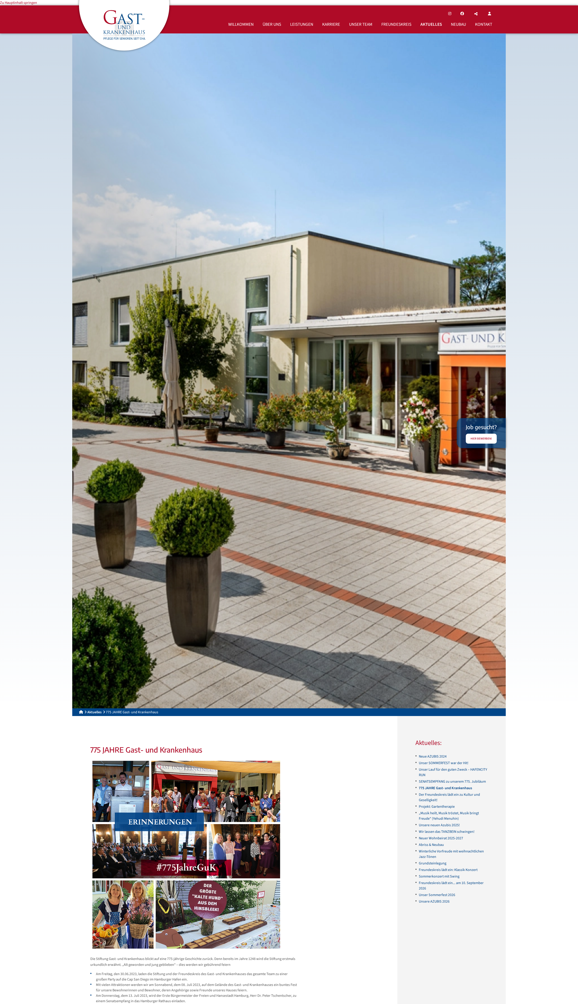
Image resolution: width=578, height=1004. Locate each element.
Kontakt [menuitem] (483, 24)
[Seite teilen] (476, 14)
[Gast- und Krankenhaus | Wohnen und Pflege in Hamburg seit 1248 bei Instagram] (449, 14)
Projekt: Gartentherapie (437, 806)
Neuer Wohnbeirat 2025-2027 (441, 838)
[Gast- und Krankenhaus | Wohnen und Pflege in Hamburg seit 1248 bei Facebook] (462, 14)
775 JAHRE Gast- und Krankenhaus (445, 788)
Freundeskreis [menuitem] (396, 24)
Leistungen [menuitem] (301, 24)
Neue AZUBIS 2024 (433, 756)
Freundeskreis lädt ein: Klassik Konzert (448, 869)
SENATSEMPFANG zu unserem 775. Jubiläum (452, 781)
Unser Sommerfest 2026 (437, 894)
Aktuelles (94, 712)
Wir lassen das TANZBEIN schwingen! (447, 831)
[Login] (489, 13)
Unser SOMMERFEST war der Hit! (443, 763)
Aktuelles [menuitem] (431, 24)
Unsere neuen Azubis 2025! (439, 825)
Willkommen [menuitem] (241, 24)
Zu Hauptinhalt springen (18, 2)
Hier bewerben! (481, 439)
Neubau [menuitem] (458, 24)
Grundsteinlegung (432, 863)
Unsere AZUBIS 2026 (434, 901)
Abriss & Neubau (431, 844)
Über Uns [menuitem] (272, 24)
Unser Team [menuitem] (360, 24)
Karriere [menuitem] (331, 24)
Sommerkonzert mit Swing (439, 876)
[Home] (81, 712)
